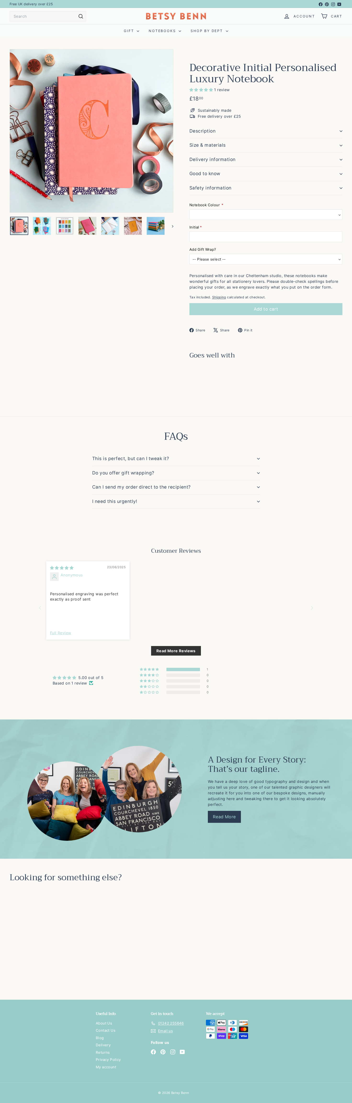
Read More (224, 816)
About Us (104, 1023)
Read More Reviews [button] (176, 650)
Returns (103, 1052)
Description (202, 131)
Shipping (219, 297)
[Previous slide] (40, 607)
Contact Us (105, 1030)
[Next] (170, 225)
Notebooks (163, 31)
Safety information (210, 188)
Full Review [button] (60, 632)
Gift (130, 31)
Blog (100, 1038)
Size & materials (207, 145)
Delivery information (212, 159)
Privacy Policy (108, 1059)
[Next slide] (312, 607)
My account (106, 1067)
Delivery (103, 1045)
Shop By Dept (207, 31)
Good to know (204, 173)
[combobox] (48, 16)
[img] (62, 567)
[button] (201, 89)
